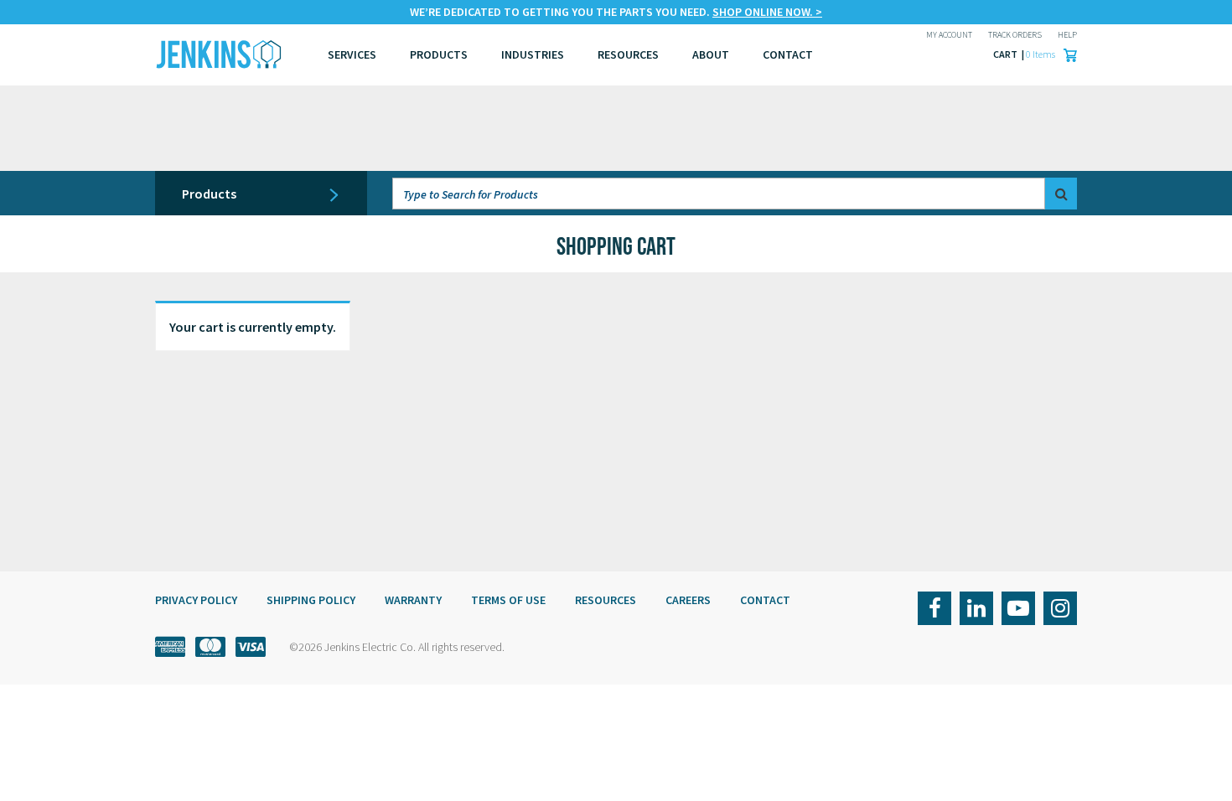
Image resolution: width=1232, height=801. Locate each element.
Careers (688, 599)
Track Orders (1015, 34)
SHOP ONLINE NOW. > (767, 11)
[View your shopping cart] (1066, 54)
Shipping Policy (311, 599)
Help (1067, 34)
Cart (1006, 54)
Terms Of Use (508, 599)
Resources (628, 54)
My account (949, 34)
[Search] (1061, 193)
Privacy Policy (196, 599)
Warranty (413, 599)
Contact (765, 599)
